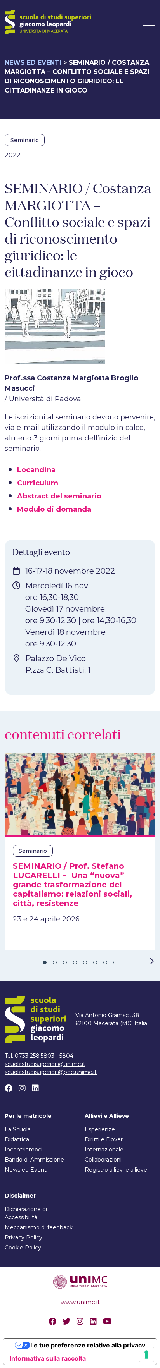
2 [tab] (55, 962)
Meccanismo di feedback (39, 1227)
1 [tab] (45, 962)
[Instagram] (22, 1088)
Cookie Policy (23, 1247)
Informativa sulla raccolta (48, 1358)
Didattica (17, 1139)
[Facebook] (8, 1088)
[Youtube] (107, 1321)
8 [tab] (115, 962)
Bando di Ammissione (34, 1159)
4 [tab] (75, 962)
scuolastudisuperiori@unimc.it (45, 1063)
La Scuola (18, 1129)
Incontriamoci (23, 1149)
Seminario (24, 140)
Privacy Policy (23, 1237)
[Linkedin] (35, 1088)
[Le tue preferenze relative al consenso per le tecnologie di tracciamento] (146, 1354)
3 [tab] (65, 962)
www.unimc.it (80, 1302)
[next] (151, 961)
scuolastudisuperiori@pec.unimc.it (51, 1072)
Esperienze (100, 1129)
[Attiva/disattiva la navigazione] (149, 22)
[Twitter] (66, 1321)
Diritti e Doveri (104, 1139)
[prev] (8, 961)
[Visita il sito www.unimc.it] (80, 1281)
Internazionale (104, 1149)
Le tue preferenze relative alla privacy (87, 1345)
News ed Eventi (33, 62)
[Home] (48, 22)
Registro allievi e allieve (116, 1169)
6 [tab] (95, 962)
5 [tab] (85, 962)
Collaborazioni (103, 1159)
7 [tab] (105, 962)
